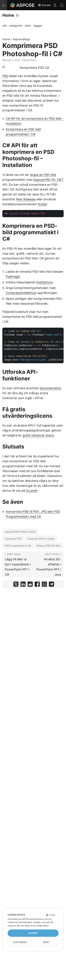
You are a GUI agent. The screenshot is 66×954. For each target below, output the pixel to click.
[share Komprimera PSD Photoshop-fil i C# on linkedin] (23, 585)
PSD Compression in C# (18, 545)
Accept (33, 933)
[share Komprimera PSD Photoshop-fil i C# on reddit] (30, 585)
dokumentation (50, 388)
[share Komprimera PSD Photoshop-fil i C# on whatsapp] (44, 585)
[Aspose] (22, 5)
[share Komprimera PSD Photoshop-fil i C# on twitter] (15, 585)
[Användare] (55, 5)
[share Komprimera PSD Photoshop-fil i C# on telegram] (51, 585)
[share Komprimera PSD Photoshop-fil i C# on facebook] (37, 585)
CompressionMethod (21, 293)
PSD (5, 76)
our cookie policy (40, 926)
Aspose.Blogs (21, 39)
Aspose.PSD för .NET (48, 179)
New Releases (26, 199)
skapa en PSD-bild (43, 175)
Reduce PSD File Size (48, 545)
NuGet (42, 204)
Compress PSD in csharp (40, 538)
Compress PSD (13, 538)
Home (8, 15)
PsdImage (13, 276)
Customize (20, 942)
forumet (31, 490)
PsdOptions (44, 282)
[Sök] (62, 5)
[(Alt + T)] (17, 15)
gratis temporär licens (38, 435)
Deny (46, 942)
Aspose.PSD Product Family (20, 531)
